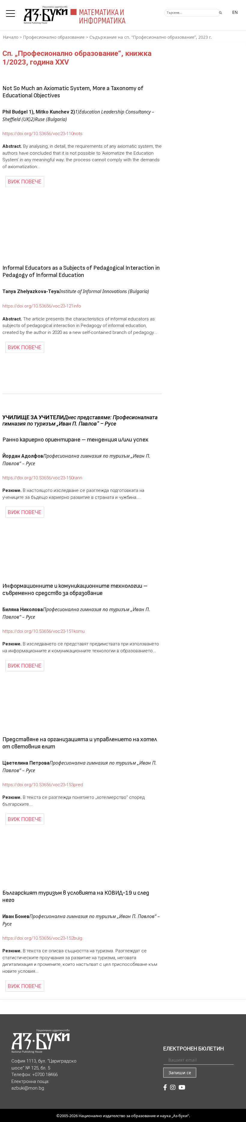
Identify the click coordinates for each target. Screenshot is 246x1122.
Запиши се (180, 1072)
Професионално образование (54, 37)
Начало (10, 37)
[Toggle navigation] (12, 11)
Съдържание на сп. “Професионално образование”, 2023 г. (150, 37)
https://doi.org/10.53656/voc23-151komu (43, 631)
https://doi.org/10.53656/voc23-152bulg (42, 938)
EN (235, 12)
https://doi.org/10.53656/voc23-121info (41, 306)
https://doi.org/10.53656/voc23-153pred (42, 784)
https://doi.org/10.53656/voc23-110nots (42, 133)
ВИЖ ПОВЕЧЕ (24, 181)
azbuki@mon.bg (27, 1088)
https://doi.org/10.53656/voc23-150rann (42, 478)
